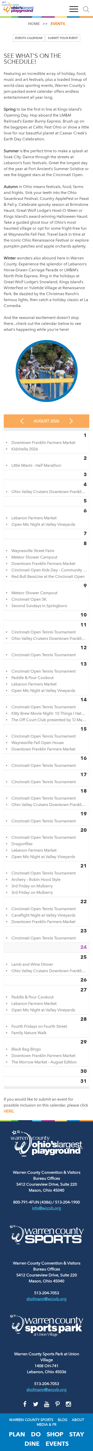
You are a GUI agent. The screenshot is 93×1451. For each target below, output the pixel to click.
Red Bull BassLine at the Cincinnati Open (48, 576)
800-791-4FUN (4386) (32, 1202)
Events (57, 1443)
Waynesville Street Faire (32, 551)
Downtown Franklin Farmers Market (43, 442)
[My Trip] (62, 8)
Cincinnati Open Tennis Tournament (43, 632)
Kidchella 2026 (24, 449)
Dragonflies (21, 844)
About (78, 1420)
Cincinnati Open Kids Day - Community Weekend (49, 570)
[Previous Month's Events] (22, 421)
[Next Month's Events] (71, 421)
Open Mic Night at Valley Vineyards (43, 524)
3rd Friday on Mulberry (32, 886)
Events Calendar (28, 38)
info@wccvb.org (46, 1208)
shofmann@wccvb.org (46, 1299)
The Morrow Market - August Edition (44, 1062)
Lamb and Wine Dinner (32, 964)
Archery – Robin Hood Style (36, 879)
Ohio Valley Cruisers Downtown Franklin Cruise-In (49, 492)
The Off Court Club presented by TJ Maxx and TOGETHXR (49, 720)
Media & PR (46, 1424)
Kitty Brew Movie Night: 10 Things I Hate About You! (49, 713)
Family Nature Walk (28, 1033)
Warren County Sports (31, 1420)
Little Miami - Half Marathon (36, 465)
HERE (8, 1111)
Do (36, 1434)
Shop (55, 1434)
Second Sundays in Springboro (39, 606)
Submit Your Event (63, 38)
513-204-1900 (67, 1202)
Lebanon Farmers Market (34, 518)
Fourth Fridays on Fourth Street (39, 1026)
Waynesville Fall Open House (37, 743)
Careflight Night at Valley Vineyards (43, 915)
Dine (32, 1443)
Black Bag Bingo (26, 1049)
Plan (17, 1434)
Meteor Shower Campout (34, 557)
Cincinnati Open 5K (29, 599)
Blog (62, 1420)
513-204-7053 (46, 1293)
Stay (76, 1434)
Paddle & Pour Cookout (32, 678)
